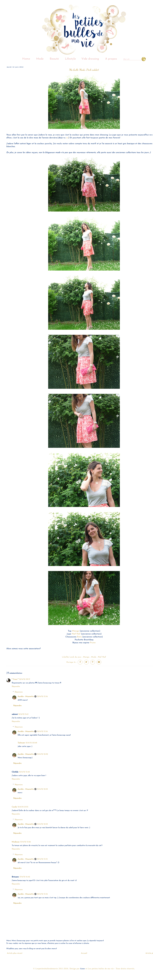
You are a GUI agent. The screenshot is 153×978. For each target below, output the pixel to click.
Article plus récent (14, 953)
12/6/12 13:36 (42, 696)
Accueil (84, 953)
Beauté (54, 58)
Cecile (14, 807)
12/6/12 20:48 (31, 743)
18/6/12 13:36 (42, 894)
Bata (79, 637)
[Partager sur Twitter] (86, 662)
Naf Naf (76, 634)
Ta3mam (21, 743)
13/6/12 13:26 (25, 842)
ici (67, 138)
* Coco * (15, 679)
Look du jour (75, 657)
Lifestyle (70, 58)
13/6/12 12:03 (42, 789)
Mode (40, 58)
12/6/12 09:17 (24, 679)
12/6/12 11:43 (23, 714)
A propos (111, 58)
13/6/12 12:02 (42, 754)
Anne (82, 968)
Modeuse (15, 842)
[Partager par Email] (99, 662)
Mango (75, 631)
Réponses (19, 692)
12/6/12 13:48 (24, 772)
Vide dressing (90, 58)
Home (26, 58)
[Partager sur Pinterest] (92, 662)
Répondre (16, 686)
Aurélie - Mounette (26, 696)
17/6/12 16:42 (24, 877)
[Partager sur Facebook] (80, 662)
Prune (93, 643)
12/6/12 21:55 (23, 807)
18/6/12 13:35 (42, 859)
